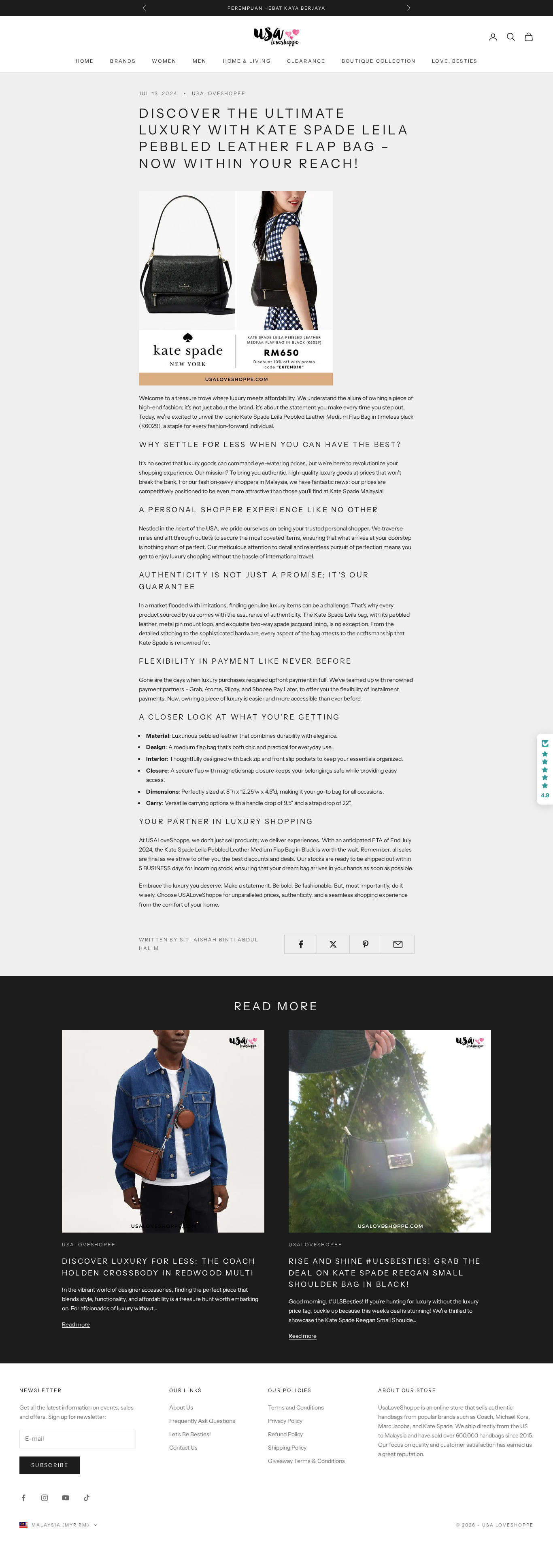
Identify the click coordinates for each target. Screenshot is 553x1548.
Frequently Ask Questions (202, 1421)
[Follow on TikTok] (87, 1498)
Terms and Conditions (296, 1407)
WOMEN (164, 61)
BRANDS (123, 61)
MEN (199, 61)
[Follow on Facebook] (23, 1498)
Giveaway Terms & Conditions (306, 1461)
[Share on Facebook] (301, 944)
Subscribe (49, 1465)
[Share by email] (398, 944)
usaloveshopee (219, 93)
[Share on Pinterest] (366, 944)
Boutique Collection (379, 61)
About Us (181, 1407)
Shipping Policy (287, 1447)
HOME (85, 61)
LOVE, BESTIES (454, 61)
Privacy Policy (285, 1421)
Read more (76, 1324)
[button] (545, 769)
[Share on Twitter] (333, 944)
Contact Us (183, 1447)
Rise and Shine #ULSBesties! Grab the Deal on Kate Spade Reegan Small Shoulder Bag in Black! (385, 1272)
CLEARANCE (306, 61)
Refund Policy (285, 1434)
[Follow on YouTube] (66, 1498)
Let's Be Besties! (190, 1434)
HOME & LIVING (247, 61)
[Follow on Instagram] (44, 1498)
